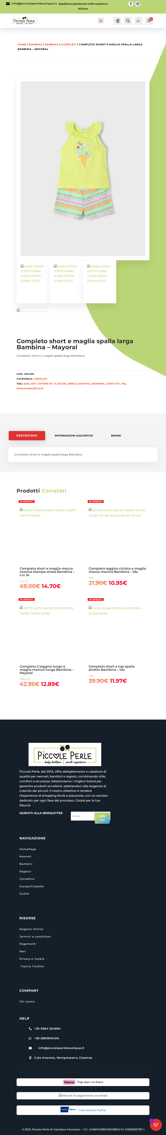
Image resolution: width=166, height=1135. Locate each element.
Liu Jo (24, 581)
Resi (22, 951)
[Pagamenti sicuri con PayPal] (70, 1110)
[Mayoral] (32, 323)
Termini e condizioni (35, 936)
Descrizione (26, 435)
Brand (116, 435)
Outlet (24, 893)
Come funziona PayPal (92, 1110)
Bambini (35, 44)
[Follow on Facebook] (130, 3)
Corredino (26, 878)
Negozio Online (31, 929)
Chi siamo (27, 1001)
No (124, 383)
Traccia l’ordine (31, 966)
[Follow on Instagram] (137, 3)
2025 (26, 383)
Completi (68, 44)
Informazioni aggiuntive (74, 435)
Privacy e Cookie (32, 958)
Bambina (52, 44)
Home (22, 44)
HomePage (27, 849)
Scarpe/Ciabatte (31, 886)
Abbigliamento (79, 383)
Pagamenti (27, 943)
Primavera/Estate (30, 388)
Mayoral (25, 679)
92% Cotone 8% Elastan (48, 383)
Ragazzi (25, 871)
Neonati (25, 856)
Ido (91, 578)
